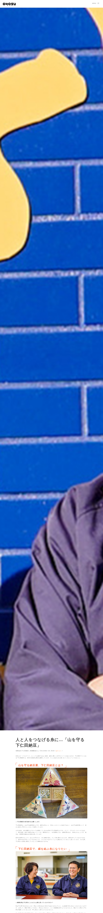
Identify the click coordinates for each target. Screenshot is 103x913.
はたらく (59, 750)
